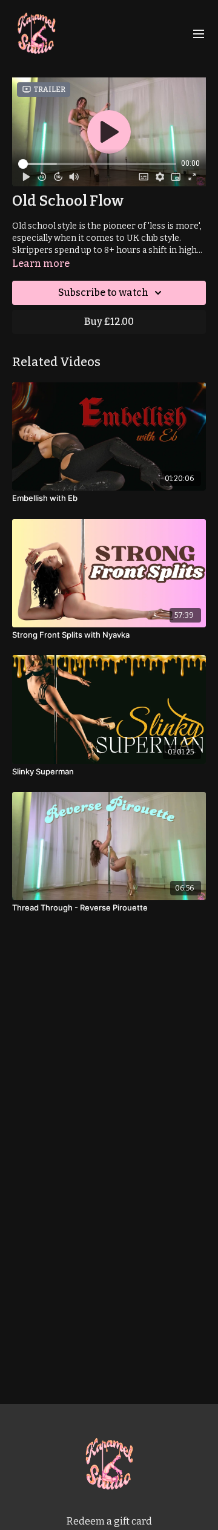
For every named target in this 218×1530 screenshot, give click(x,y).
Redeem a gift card (109, 1521)
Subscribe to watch (103, 292)
